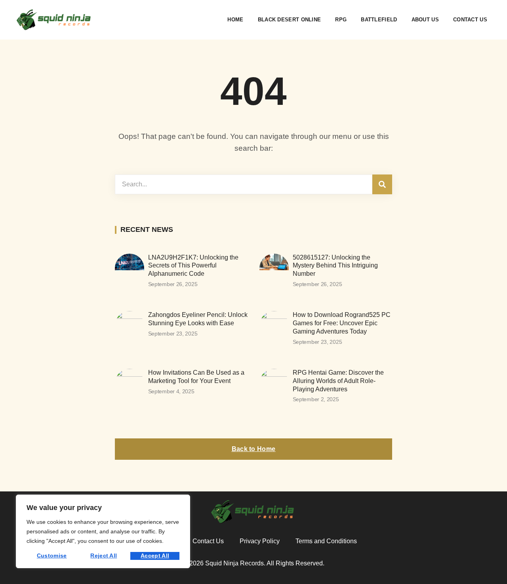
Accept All (155, 555)
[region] (103, 531)
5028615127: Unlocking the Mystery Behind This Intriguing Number (335, 265)
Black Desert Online (289, 20)
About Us (425, 20)
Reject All (103, 555)
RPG (341, 20)
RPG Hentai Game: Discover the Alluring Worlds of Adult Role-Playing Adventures (338, 380)
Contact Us (470, 20)
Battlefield (379, 20)
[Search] (382, 184)
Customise (52, 555)
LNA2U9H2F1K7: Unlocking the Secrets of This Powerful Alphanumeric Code (193, 265)
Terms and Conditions (326, 541)
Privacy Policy (260, 541)
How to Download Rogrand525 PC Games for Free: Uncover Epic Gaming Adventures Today (342, 323)
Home (235, 20)
